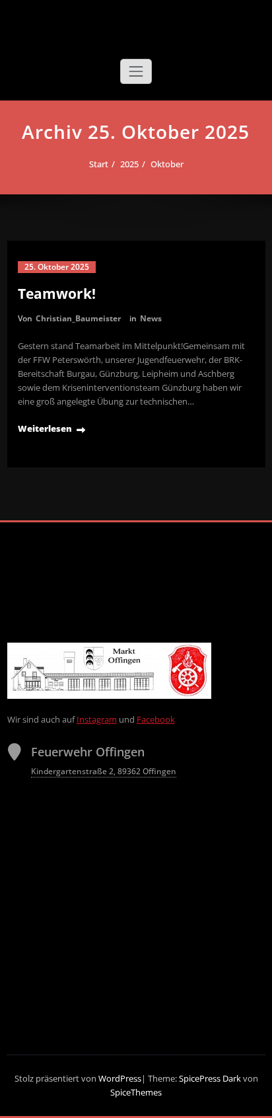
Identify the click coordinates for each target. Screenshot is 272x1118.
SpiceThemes (136, 1092)
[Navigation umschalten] (136, 71)
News (151, 318)
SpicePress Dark (210, 1078)
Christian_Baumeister (78, 318)
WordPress (119, 1078)
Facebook (156, 719)
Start (98, 164)
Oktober (167, 164)
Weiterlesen (45, 428)
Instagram (97, 719)
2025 (129, 164)
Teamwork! (57, 293)
